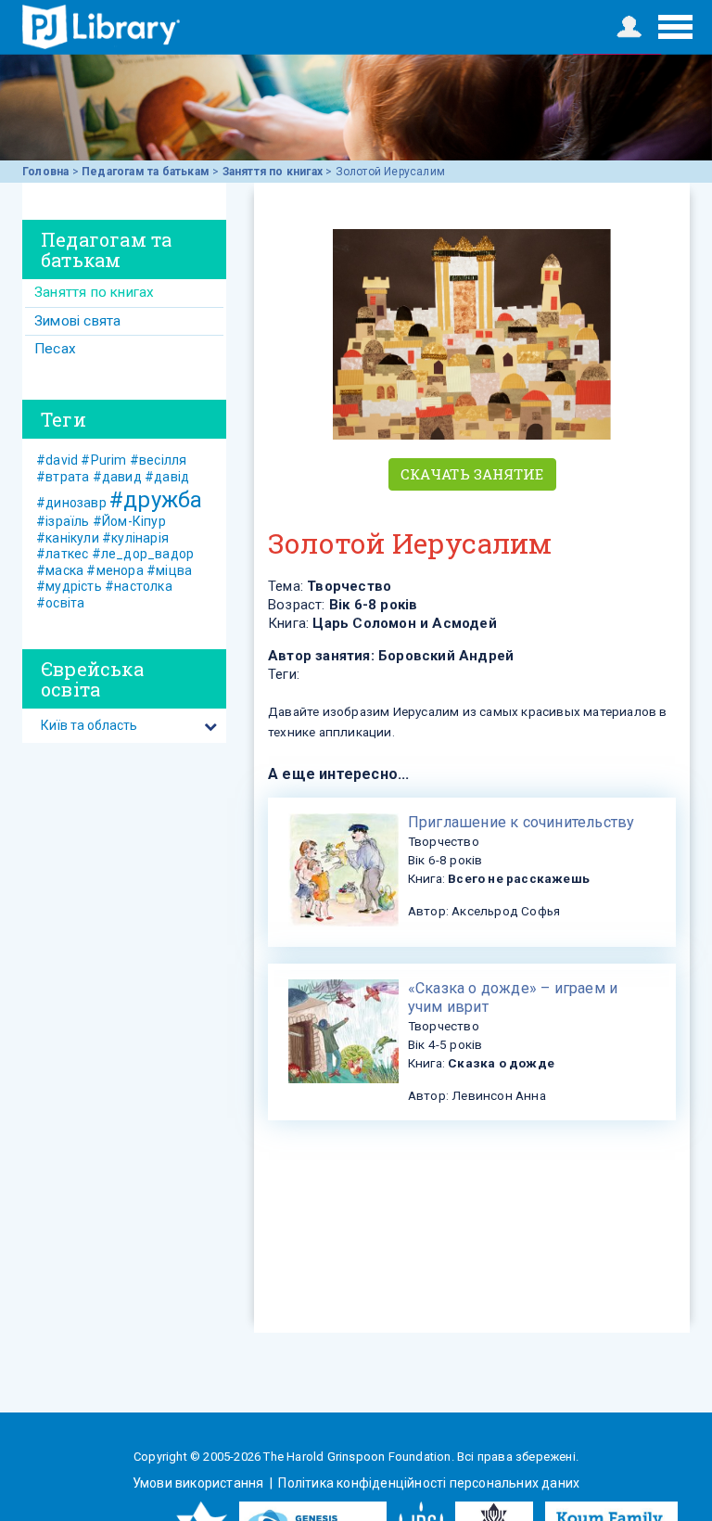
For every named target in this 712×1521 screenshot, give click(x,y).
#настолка (138, 586)
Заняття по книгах (272, 171)
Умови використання (200, 1483)
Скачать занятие (472, 474)
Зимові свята (77, 321)
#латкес (62, 553)
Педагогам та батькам (146, 171)
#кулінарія (135, 537)
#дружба (155, 500)
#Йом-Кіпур (129, 521)
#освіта (60, 602)
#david (57, 460)
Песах (55, 348)
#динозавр (71, 502)
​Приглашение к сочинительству (521, 822)
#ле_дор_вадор (143, 553)
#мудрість (69, 586)
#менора (114, 570)
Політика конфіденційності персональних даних (427, 1483)
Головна (45, 171)
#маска (59, 570)
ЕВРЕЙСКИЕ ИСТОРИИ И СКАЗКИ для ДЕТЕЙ (101, 27)
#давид (117, 476)
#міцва (169, 570)
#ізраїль (63, 521)
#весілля (158, 460)
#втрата (62, 476)
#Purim (103, 460)
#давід (167, 476)
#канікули (67, 537)
